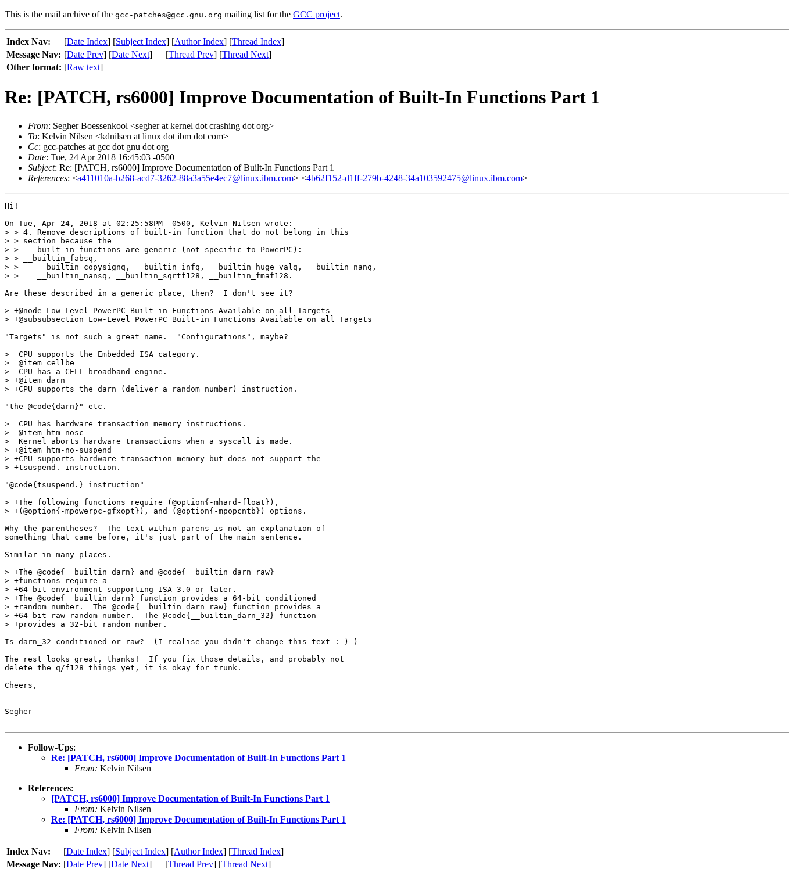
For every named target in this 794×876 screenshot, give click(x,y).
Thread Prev (191, 54)
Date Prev (85, 54)
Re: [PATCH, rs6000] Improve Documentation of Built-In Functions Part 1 (198, 758)
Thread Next (245, 54)
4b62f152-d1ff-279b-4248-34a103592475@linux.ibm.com (414, 178)
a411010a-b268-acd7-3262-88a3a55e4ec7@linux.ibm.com (185, 178)
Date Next (130, 54)
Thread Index (256, 41)
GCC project (316, 14)
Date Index (87, 41)
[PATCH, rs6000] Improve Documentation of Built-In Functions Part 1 (190, 798)
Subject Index (141, 41)
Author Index (199, 41)
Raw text (83, 67)
